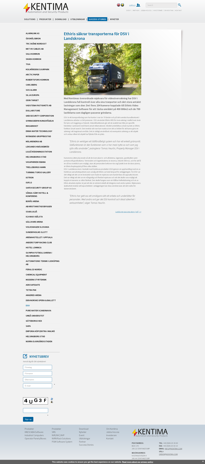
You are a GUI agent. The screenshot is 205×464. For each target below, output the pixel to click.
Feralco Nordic (34, 269)
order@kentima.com (168, 454)
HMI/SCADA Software (34, 432)
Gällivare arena (34, 221)
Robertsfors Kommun (37, 79)
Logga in (132, 5)
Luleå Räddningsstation (39, 151)
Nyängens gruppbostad (38, 136)
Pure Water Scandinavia (38, 310)
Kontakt (178, 10)
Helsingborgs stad (36, 156)
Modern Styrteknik (36, 279)
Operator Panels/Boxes (35, 438)
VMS (54, 432)
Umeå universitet (35, 315)
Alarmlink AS (32, 33)
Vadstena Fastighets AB (38, 105)
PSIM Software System (62, 441)
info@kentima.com (173, 448)
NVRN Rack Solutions (61, 438)
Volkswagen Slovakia (37, 227)
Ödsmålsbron (33, 38)
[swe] (122, 5)
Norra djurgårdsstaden (39, 341)
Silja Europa (32, 95)
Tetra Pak (31, 290)
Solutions (29, 19)
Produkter (45, 19)
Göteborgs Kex (34, 320)
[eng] (118, 5)
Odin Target (32, 100)
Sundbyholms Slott (37, 232)
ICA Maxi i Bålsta (34, 216)
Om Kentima (168, 10)
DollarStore (33, 110)
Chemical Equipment (36, 274)
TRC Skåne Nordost (36, 43)
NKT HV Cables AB (35, 48)
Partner (136, 10)
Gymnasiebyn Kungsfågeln (40, 120)
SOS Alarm (31, 89)
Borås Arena (32, 201)
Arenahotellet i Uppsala (39, 237)
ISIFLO (29, 182)
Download (61, 19)
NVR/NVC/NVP (58, 435)
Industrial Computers (34, 435)
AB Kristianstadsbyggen (39, 206)
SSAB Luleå (31, 211)
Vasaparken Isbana (36, 162)
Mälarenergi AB (34, 141)
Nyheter (114, 19)
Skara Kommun (33, 59)
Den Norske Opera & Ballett (41, 300)
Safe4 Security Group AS (39, 187)
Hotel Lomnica (33, 247)
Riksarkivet (32, 125)
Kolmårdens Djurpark (37, 69)
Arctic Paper (32, 74)
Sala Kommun (33, 53)
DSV (28, 305)
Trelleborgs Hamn (36, 167)
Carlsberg (31, 84)
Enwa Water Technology (39, 131)
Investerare (157, 10)
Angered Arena (33, 295)
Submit (179, 5)
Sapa (28, 326)
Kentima (45, 8)
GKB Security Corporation (40, 115)
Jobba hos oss (146, 10)
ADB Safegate (33, 284)
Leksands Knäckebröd (37, 146)
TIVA (28, 64)
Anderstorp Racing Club (39, 242)
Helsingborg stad (35, 336)
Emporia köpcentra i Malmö (40, 331)
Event (128, 10)
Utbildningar (77, 19)
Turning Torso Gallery (38, 172)
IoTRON (29, 177)
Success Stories (97, 19)
